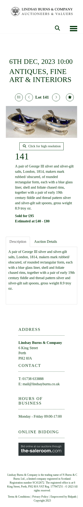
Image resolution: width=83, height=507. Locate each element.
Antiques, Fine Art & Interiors (40, 75)
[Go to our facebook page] (22, 425)
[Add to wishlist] (70, 97)
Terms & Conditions (19, 496)
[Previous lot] (29, 97)
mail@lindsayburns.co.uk (41, 384)
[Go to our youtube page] (32, 425)
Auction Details (45, 242)
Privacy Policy (40, 496)
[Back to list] (19, 97)
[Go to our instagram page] (42, 425)
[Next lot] (56, 97)
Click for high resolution (44, 146)
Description (17, 242)
